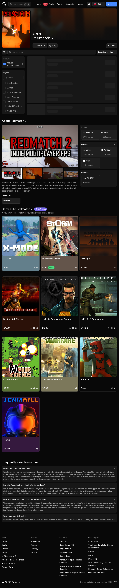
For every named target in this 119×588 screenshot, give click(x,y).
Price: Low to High (105, 52)
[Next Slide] (74, 146)
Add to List (41, 46)
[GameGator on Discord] (89, 4)
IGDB (110, 582)
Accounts (6, 59)
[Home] (4, 4)
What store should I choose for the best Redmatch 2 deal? (25, 499)
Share (113, 46)
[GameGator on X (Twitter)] (13, 582)
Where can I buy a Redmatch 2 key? (17, 468)
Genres (84, 127)
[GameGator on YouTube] (9, 582)
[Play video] (40, 146)
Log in (113, 4)
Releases (84, 173)
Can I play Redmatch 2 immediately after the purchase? (24, 485)
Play (54, 46)
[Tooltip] (22, 64)
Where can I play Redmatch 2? (14, 516)
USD (99, 4)
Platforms (84, 144)
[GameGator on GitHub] (19, 582)
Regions (6, 73)
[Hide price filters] (4, 52)
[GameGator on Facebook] (6, 582)
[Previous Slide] (6, 146)
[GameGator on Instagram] (3, 582)
